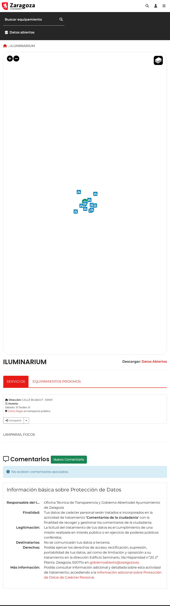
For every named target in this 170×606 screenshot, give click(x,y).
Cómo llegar (15, 411)
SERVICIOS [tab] (16, 381)
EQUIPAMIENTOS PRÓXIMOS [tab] (57, 381)
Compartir (15, 420)
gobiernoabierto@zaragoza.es (114, 562)
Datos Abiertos (154, 362)
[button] (147, 6)
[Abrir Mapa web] (164, 6)
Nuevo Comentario (68, 459)
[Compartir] (26, 420)
